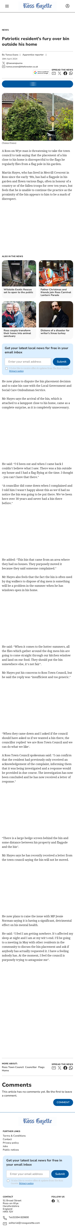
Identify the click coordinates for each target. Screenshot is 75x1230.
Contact (7, 1139)
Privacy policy (11, 1142)
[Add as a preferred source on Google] (41, 72)
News (5, 30)
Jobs (5, 1146)
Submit (61, 362)
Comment (63, 1102)
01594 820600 (21, 1217)
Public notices (11, 1149)
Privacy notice (16, 371)
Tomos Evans (11, 54)
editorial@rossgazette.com (24, 1223)
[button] (7, 6)
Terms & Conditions (14, 1135)
